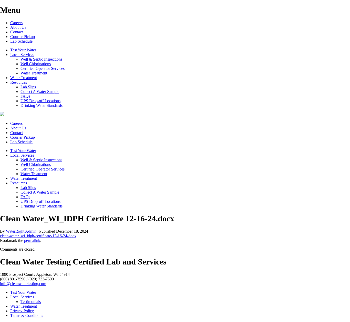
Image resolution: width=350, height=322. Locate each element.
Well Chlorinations (35, 64)
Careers (16, 23)
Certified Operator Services (42, 68)
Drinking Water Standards (41, 105)
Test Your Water (23, 50)
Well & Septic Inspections (41, 59)
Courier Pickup (22, 36)
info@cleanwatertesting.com (23, 283)
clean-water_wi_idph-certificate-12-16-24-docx (38, 236)
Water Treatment (33, 73)
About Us (18, 27)
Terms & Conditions (26, 315)
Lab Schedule (21, 41)
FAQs (25, 96)
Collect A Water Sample (39, 91)
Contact (16, 32)
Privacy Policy (22, 311)
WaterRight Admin (21, 231)
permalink (32, 240)
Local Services (22, 54)
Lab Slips (28, 87)
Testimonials (30, 301)
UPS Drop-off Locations (40, 101)
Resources (18, 82)
